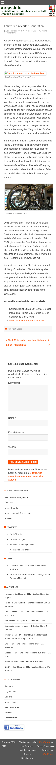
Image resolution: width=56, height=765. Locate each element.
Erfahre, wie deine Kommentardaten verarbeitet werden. (25, 476)
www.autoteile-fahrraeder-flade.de (26, 320)
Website (12, 447)
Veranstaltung (11, 718)
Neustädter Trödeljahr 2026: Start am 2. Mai (25, 621)
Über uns (9, 502)
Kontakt (8, 518)
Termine (8, 712)
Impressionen (11, 702)
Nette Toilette (16, 534)
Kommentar (14, 383)
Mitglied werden (12, 508)
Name (12, 418)
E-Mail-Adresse (16, 432)
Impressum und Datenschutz (18, 513)
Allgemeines (10, 691)
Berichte (8, 697)
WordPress (48, 754)
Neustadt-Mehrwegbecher (16, 497)
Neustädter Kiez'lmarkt (20, 550)
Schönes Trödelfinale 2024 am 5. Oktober (24, 661)
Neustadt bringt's (17, 539)
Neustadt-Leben (15, 329)
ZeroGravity (44, 742)
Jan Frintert (11, 31)
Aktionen (9, 686)
